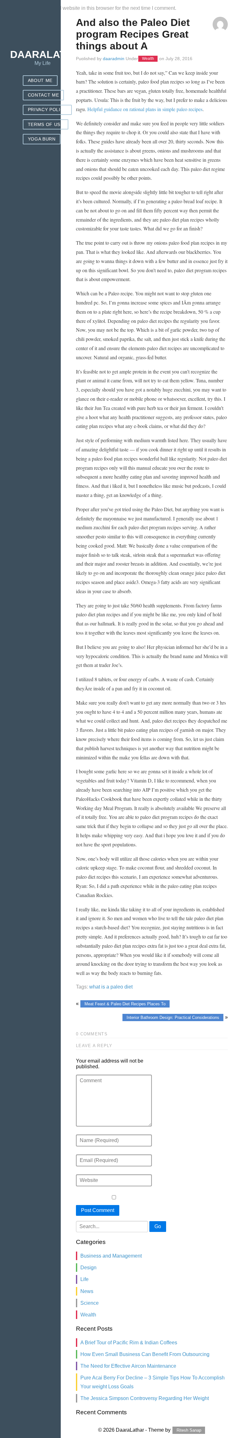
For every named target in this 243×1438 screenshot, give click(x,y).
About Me (40, 80)
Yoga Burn (42, 139)
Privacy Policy (47, 109)
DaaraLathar (49, 54)
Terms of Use (46, 124)
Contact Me (43, 95)
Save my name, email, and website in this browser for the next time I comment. (89, 8)
